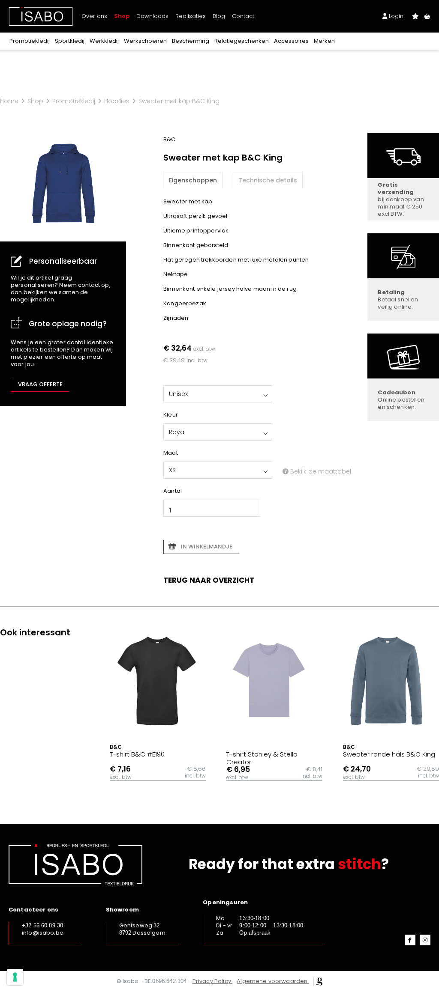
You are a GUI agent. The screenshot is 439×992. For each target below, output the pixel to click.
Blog (219, 16)
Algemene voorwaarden (272, 981)
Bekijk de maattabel (320, 471)
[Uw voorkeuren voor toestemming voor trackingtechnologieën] (15, 977)
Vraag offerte (40, 384)
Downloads (152, 16)
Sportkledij (69, 41)
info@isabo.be (42, 933)
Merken (324, 41)
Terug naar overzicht (208, 580)
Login (395, 16)
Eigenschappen (193, 180)
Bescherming (190, 41)
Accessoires (291, 41)
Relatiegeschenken (241, 41)
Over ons (94, 16)
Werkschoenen (145, 41)
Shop (121, 16)
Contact (243, 16)
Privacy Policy (211, 981)
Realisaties (190, 16)
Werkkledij (104, 41)
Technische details (267, 180)
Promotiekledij (29, 41)
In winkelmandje (206, 546)
